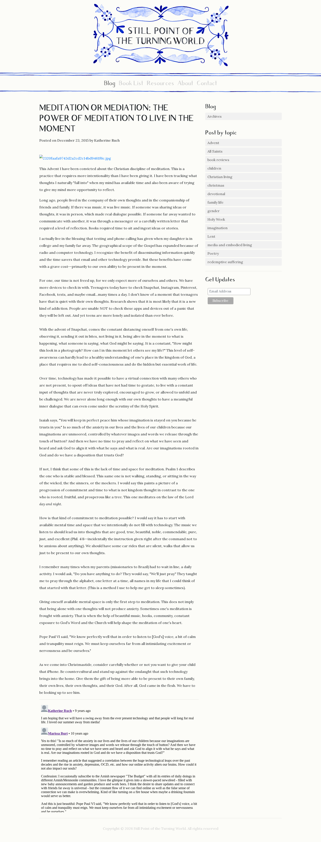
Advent (213, 143)
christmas (215, 185)
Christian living (219, 177)
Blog (109, 84)
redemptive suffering (225, 262)
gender (213, 211)
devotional (216, 194)
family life (215, 202)
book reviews (218, 160)
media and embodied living (229, 245)
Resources (160, 84)
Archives (214, 116)
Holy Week (216, 219)
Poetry (213, 253)
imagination (217, 228)
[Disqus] (119, 757)
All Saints (215, 151)
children (214, 168)
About (185, 84)
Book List (131, 84)
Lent (211, 236)
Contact (207, 84)
